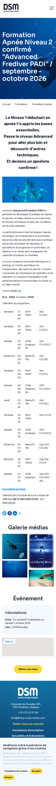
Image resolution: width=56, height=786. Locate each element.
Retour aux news (28, 669)
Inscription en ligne (14, 489)
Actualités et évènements (28, 735)
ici (19, 290)
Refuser (9, 777)
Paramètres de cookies (16, 771)
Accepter (36, 771)
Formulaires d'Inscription (28, 730)
